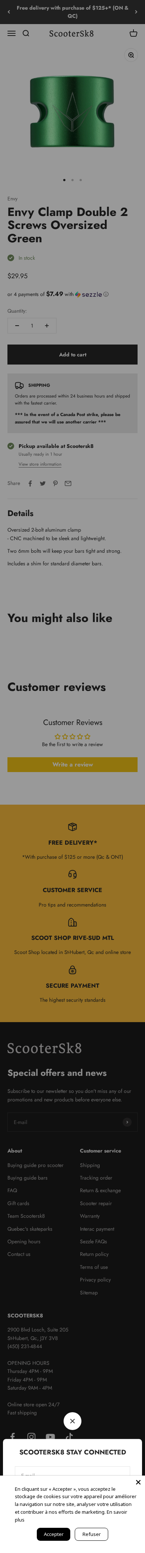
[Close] (138, 1482)
